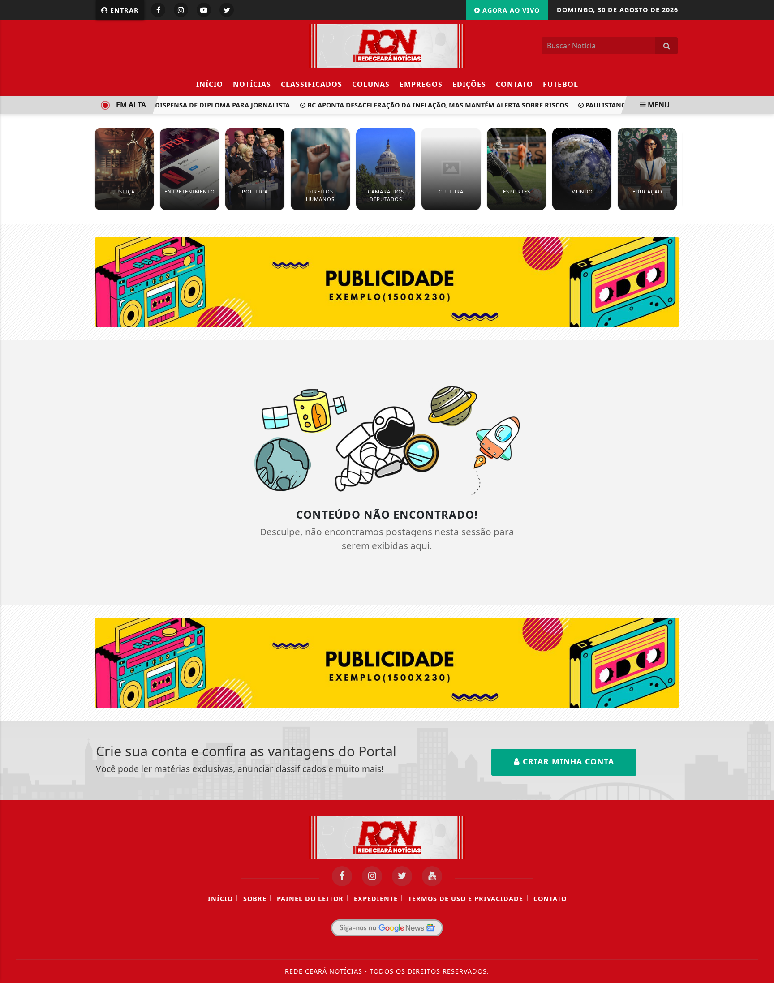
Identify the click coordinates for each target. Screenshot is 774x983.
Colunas (371, 84)
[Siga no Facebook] (158, 10)
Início (209, 84)
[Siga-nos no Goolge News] (387, 927)
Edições (469, 84)
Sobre (255, 898)
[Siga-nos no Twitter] (402, 876)
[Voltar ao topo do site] (760, 590)
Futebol (560, 84)
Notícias (252, 84)
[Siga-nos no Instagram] (372, 876)
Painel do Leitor (310, 898)
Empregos (421, 84)
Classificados (311, 84)
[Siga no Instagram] (181, 10)
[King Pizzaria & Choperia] (387, 281)
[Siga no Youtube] (204, 10)
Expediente (376, 898)
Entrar (123, 10)
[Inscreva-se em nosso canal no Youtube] (432, 876)
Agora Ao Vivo (510, 10)
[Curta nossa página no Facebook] (342, 876)
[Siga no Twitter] (226, 10)
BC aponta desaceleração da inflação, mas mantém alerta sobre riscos (428, 105)
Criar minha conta (567, 761)
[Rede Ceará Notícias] (387, 45)
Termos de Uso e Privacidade (465, 898)
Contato (514, 84)
